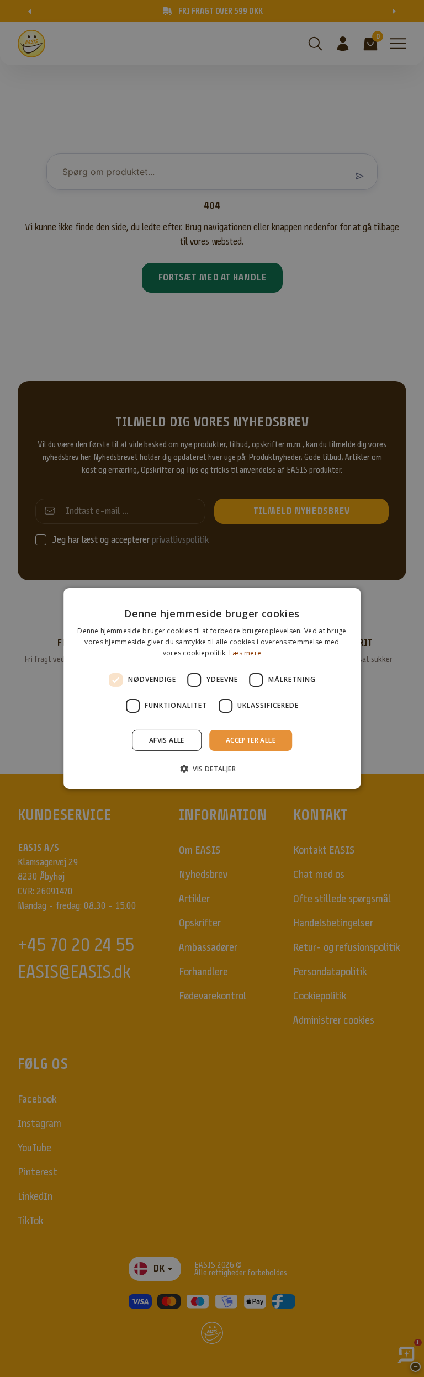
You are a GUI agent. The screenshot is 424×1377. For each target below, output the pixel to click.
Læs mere (245, 653)
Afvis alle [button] (166, 740)
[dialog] (212, 688)
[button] (212, 768)
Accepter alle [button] (250, 740)
